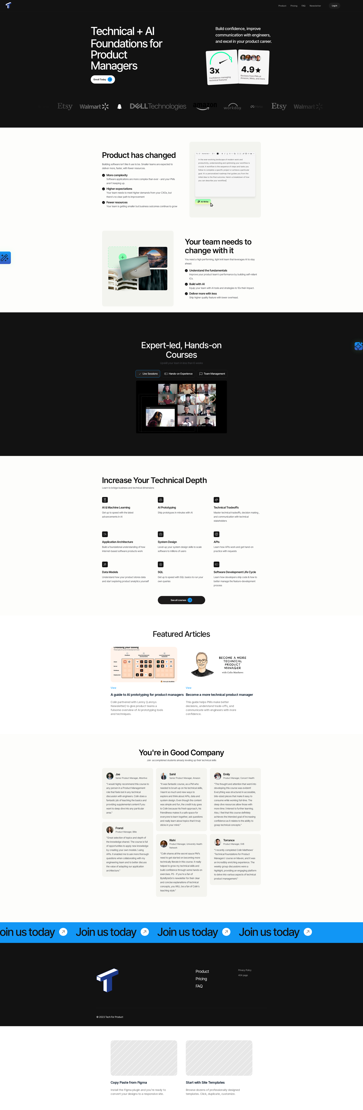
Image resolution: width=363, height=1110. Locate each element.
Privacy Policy (244, 970)
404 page (243, 975)
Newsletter (315, 6)
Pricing (294, 6)
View (113, 687)
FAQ (303, 6)
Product (282, 6)
